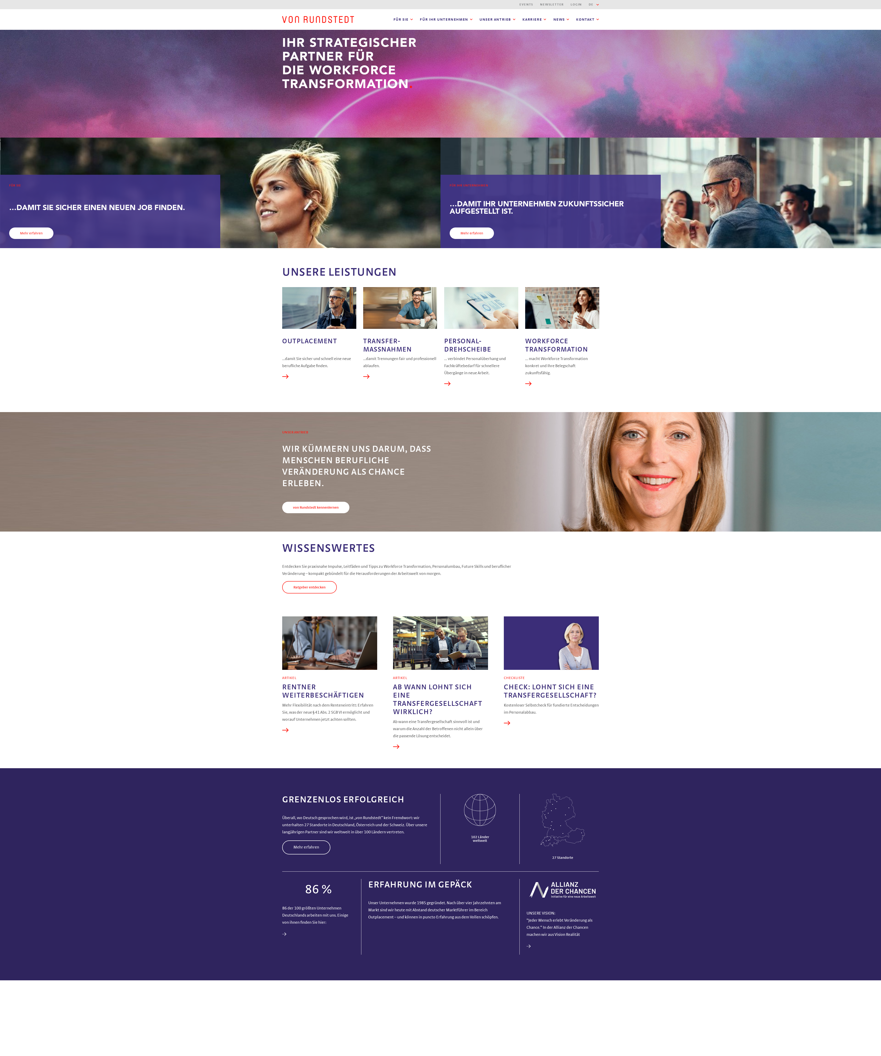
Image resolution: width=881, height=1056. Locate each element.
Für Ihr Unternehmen (444, 19)
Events (526, 4)
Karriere (532, 19)
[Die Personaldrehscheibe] (481, 308)
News (559, 19)
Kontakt (585, 19)
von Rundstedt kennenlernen (316, 507)
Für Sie (401, 19)
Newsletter (552, 4)
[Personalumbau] (562, 308)
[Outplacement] (319, 308)
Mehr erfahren (31, 233)
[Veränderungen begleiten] (400, 308)
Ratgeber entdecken (309, 587)
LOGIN (576, 4)
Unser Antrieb (495, 19)
